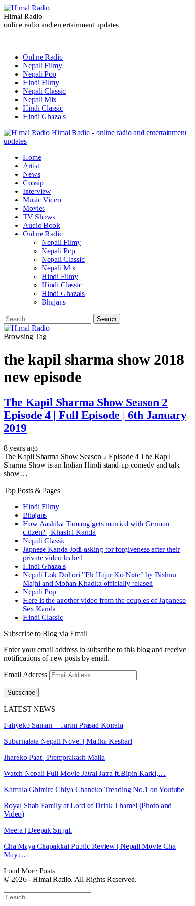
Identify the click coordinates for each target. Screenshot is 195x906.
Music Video (42, 200)
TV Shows (39, 217)
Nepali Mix (40, 100)
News (31, 174)
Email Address (26, 675)
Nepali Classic (44, 91)
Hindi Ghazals (44, 117)
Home (32, 157)
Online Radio (43, 57)
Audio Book (41, 225)
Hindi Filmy (41, 82)
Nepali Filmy (42, 65)
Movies (34, 208)
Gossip (33, 183)
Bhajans (54, 302)
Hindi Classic (43, 108)
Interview (37, 191)
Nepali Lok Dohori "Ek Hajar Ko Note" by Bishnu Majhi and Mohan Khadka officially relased (99, 579)
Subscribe (21, 692)
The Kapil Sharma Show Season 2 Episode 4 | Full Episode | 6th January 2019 (95, 415)
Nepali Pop (39, 74)
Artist (31, 166)
